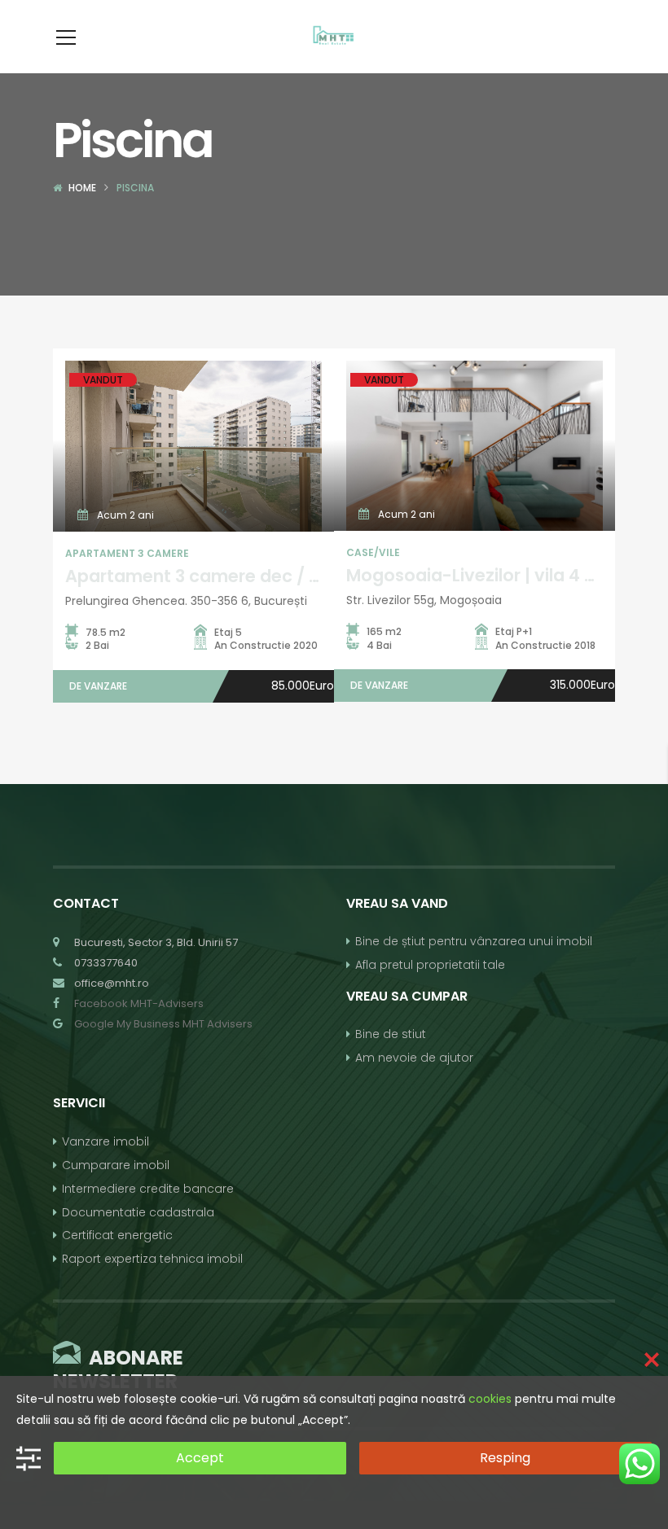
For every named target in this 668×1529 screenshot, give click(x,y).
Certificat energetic (117, 1235)
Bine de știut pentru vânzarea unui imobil (473, 941)
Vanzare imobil (105, 1141)
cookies (490, 1399)
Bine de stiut (390, 1034)
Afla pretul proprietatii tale (430, 965)
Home (82, 188)
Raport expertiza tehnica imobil (152, 1259)
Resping (505, 1457)
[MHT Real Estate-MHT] (334, 36)
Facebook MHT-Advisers (139, 1003)
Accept (200, 1457)
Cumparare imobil (115, 1165)
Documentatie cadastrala (138, 1212)
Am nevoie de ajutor (414, 1057)
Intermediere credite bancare (148, 1189)
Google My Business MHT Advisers (163, 1024)
